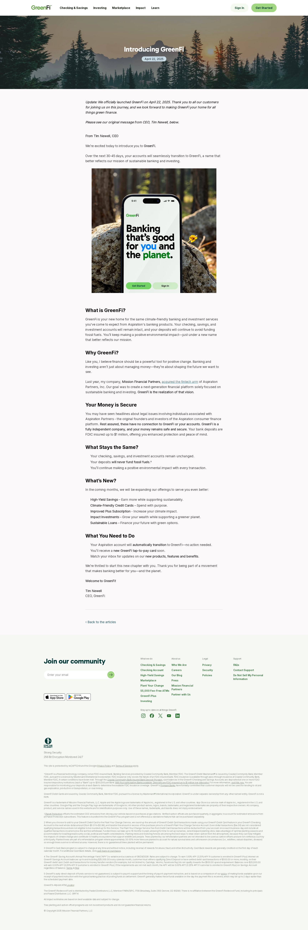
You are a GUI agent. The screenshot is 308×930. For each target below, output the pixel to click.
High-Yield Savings (152, 675)
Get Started (264, 8)
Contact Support (243, 670)
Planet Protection (53, 814)
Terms (69, 868)
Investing (99, 8)
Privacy (207, 664)
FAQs (236, 664)
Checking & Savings (74, 8)
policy (224, 873)
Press (174, 680)
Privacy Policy (104, 765)
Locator (70, 885)
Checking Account (151, 670)
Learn (155, 8)
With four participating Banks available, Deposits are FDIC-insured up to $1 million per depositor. (162, 782)
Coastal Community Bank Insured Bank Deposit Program (134, 779)
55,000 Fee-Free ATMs (154, 690)
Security (207, 670)
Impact (141, 8)
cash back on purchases (109, 851)
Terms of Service (124, 765)
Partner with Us (181, 694)
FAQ (77, 868)
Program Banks (168, 785)
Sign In (239, 8)
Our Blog (176, 675)
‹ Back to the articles (100, 622)
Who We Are (179, 664)
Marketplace (121, 8)
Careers (176, 670)
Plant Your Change (152, 685)
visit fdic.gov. (237, 782)
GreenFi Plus (148, 695)
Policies (207, 675)
